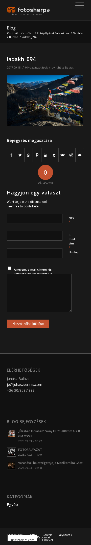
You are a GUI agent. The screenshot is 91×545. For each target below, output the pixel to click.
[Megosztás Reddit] (71, 155)
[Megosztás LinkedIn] (45, 155)
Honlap (74, 252)
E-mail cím (72, 241)
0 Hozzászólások (36, 67)
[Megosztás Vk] (63, 155)
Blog (11, 28)
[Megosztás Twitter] (20, 155)
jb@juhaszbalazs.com (24, 384)
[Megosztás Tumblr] (54, 155)
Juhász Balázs (65, 67)
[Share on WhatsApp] (29, 155)
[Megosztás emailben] (80, 155)
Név (71, 220)
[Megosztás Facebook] (11, 155)
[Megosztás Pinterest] (37, 155)
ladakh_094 (21, 59)
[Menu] (77, 5)
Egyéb (12, 504)
